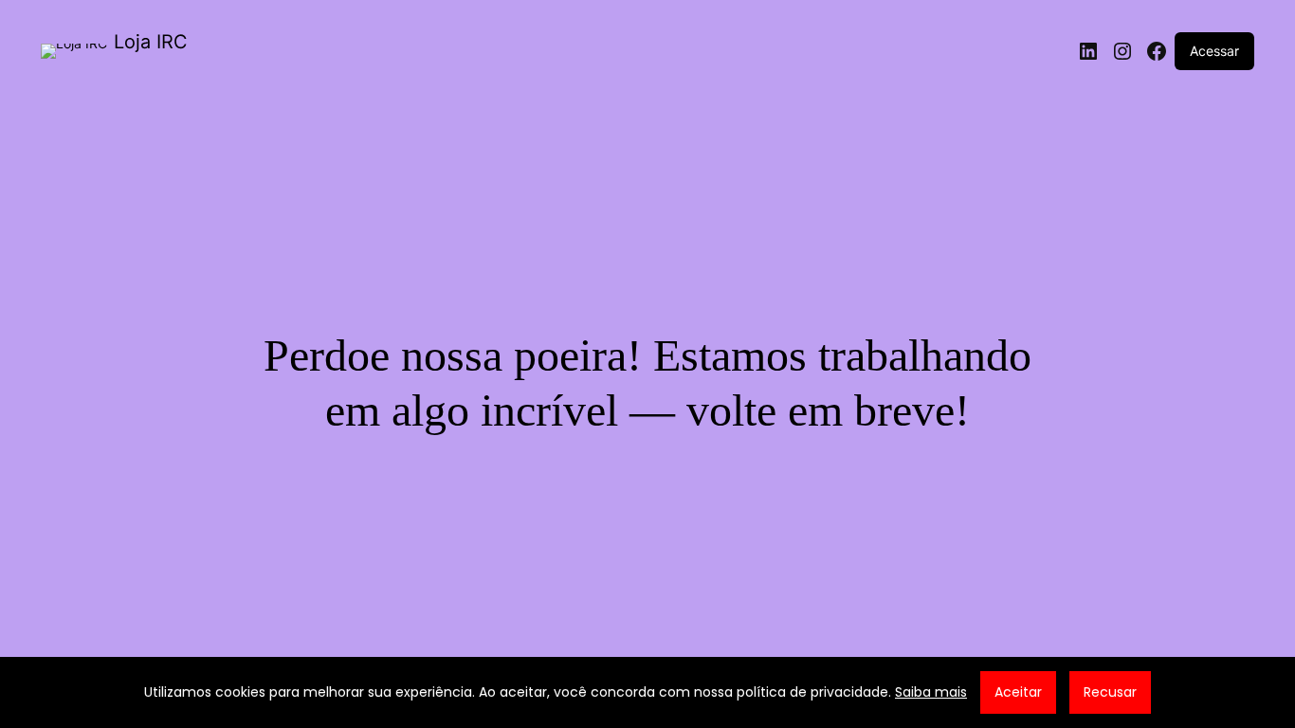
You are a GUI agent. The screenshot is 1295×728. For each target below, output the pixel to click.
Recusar (1110, 691)
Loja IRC (151, 41)
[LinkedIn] (1088, 51)
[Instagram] (1122, 51)
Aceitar (1018, 691)
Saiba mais (931, 691)
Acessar (1214, 51)
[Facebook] (1156, 51)
